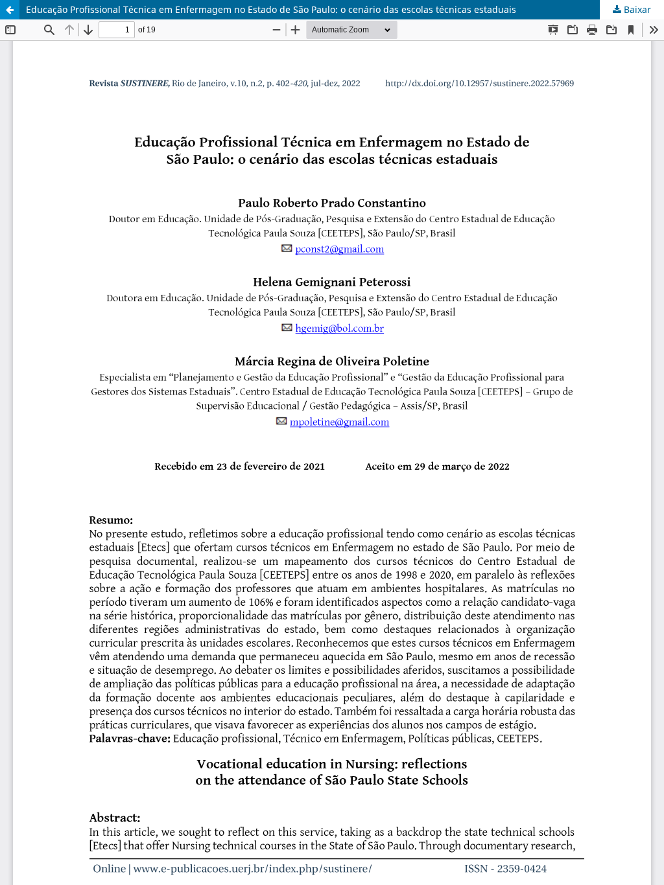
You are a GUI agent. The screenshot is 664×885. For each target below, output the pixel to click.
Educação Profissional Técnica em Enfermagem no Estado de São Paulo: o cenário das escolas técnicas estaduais (271, 9)
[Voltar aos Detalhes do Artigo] (9, 9)
